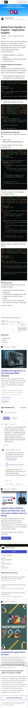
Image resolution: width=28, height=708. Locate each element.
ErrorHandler (23, 70)
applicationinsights (18, 36)
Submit (6, 418)
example (20, 302)
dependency (18, 134)
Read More (5, 401)
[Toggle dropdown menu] (26, 347)
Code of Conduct (9, 484)
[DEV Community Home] (6, 2)
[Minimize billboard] (26, 667)
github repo (6, 338)
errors (10, 36)
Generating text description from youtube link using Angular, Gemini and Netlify (13, 578)
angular (3, 36)
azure (3, 38)
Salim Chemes (9, 18)
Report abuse (19, 484)
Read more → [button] (6, 538)
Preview (14, 418)
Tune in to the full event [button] (14, 698)
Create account (21, 2)
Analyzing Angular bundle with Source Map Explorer (13, 586)
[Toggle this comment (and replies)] (2, 427)
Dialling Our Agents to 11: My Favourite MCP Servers (13, 373)
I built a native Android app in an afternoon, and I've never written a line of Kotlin (13, 512)
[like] (4, 445)
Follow (14, 551)
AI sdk (5, 340)
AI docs (5, 342)
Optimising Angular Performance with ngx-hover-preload (13, 594)
